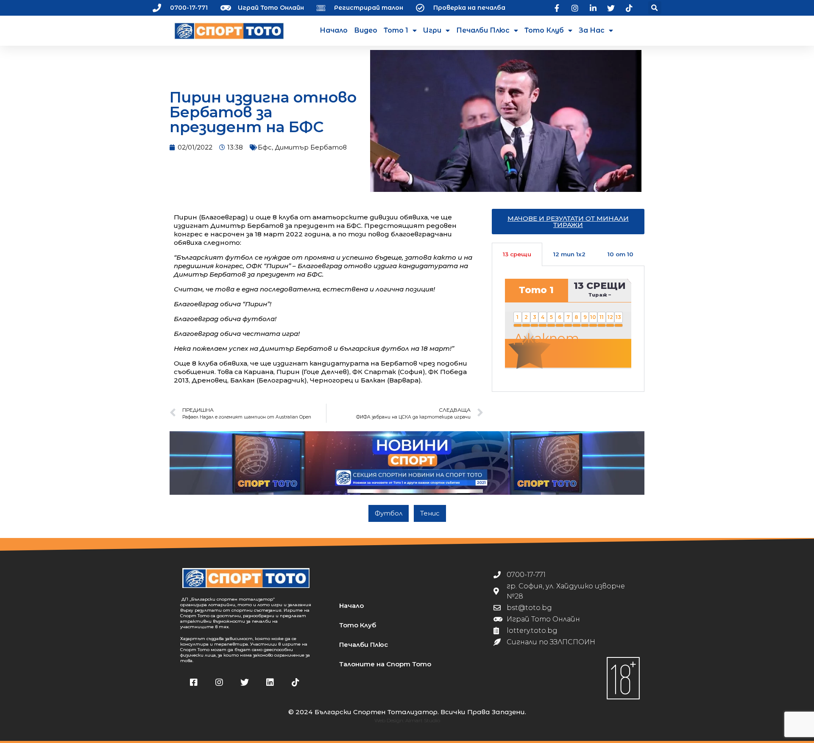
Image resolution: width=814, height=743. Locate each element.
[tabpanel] (568, 328)
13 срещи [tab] (517, 254)
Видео (365, 30)
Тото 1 (396, 30)
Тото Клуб (544, 30)
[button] (654, 7)
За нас (592, 30)
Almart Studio (422, 720)
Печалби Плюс (483, 30)
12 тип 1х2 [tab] (569, 254)
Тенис (430, 513)
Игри (432, 30)
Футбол (388, 513)
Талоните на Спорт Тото (385, 664)
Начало (334, 30)
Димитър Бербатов (311, 147)
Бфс (265, 147)
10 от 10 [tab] (620, 254)
